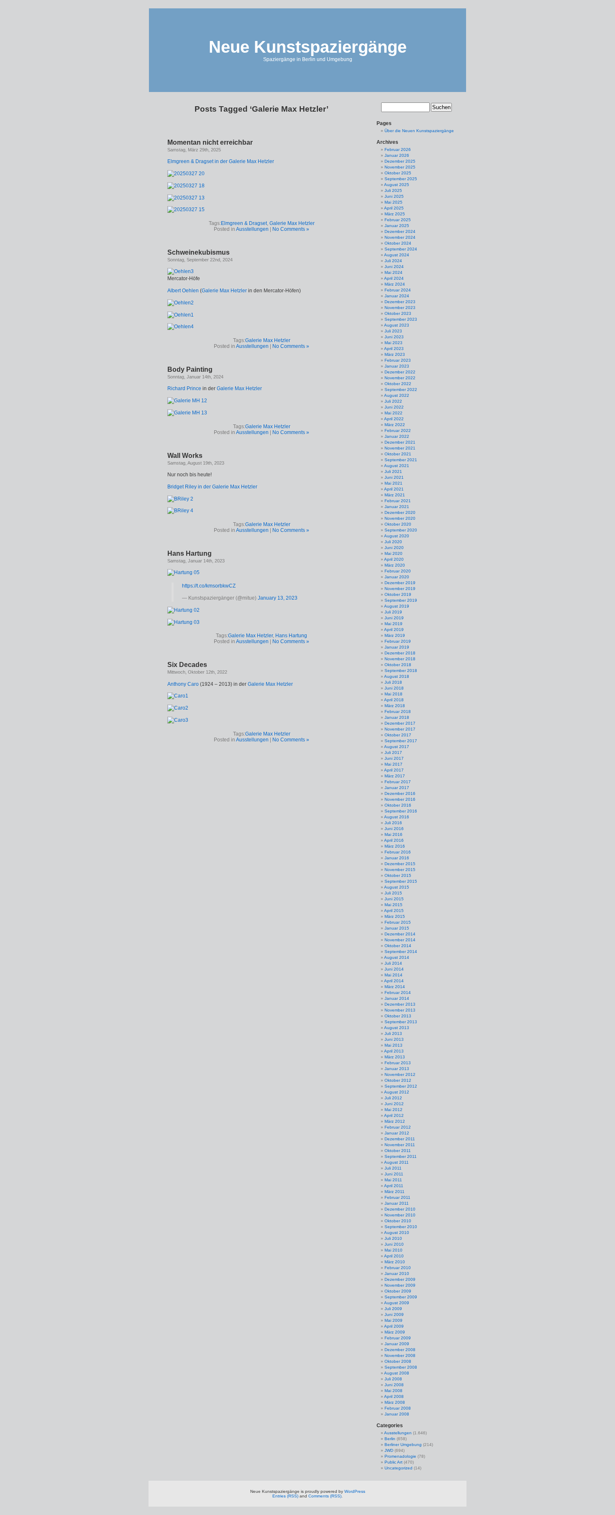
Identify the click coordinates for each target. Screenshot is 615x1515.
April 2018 (394, 699)
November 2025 (399, 167)
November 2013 (399, 1010)
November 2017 (399, 729)
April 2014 (394, 980)
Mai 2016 (393, 834)
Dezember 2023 (399, 301)
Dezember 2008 (399, 1349)
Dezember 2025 (399, 161)
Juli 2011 (393, 1168)
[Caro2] (177, 708)
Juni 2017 (394, 758)
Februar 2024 (397, 290)
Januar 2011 (396, 1203)
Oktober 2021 (397, 454)
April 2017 (394, 770)
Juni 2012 (394, 1103)
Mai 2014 (393, 975)
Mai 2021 (393, 483)
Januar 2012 (396, 1133)
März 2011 (394, 1191)
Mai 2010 (393, 1250)
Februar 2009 (397, 1338)
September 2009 (400, 1297)
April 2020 (394, 559)
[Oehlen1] (180, 315)
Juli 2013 (393, 1033)
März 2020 (394, 565)
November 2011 (399, 1144)
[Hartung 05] (183, 572)
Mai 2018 (393, 694)
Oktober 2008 (397, 1361)
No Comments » (290, 229)
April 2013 (394, 1051)
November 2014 (399, 940)
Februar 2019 (397, 641)
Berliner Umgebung (403, 1444)
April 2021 (394, 489)
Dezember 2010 (399, 1209)
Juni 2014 (394, 969)
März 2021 (394, 495)
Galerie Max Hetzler (292, 223)
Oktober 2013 (397, 1016)
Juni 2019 (394, 618)
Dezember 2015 (399, 863)
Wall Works (184, 455)
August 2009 (396, 1302)
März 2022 (394, 424)
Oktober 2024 (397, 243)
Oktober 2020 (397, 524)
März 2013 (394, 1057)
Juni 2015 (394, 899)
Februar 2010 (397, 1267)
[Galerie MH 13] (187, 413)
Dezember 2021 (399, 442)
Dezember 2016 (399, 793)
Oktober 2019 (397, 594)
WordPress (354, 1491)
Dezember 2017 (399, 723)
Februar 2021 (397, 500)
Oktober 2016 (397, 805)
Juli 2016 (393, 822)
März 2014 (394, 986)
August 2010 (396, 1232)
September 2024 (400, 249)
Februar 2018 (397, 711)
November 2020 (399, 518)
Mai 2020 (393, 553)
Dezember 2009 (399, 1279)
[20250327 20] (186, 173)
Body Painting (190, 369)
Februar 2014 (397, 992)
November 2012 (399, 1074)
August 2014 (396, 957)
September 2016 (400, 811)
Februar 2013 (397, 1062)
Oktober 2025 (397, 173)
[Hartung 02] (183, 610)
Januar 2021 (396, 506)
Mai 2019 (393, 623)
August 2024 (396, 255)
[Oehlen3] (180, 271)
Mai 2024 (393, 272)
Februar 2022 (397, 430)
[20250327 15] (186, 209)
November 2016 (399, 799)
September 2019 (400, 600)
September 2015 (400, 881)
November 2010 (399, 1215)
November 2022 (399, 378)
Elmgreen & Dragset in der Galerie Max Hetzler (220, 161)
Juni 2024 (394, 266)
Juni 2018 (394, 688)
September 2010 (400, 1226)
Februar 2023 (397, 360)
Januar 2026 (396, 155)
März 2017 (394, 776)
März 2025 (394, 214)
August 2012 (396, 1092)
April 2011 (393, 1185)
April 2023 (394, 348)
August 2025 (396, 184)
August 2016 (396, 817)
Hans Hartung (189, 553)
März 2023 (394, 354)
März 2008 (394, 1402)
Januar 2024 (396, 296)
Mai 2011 (393, 1180)
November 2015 (399, 869)
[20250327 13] (186, 198)
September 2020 (400, 530)
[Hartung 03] (183, 622)
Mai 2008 (393, 1390)
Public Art (393, 1462)
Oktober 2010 (397, 1221)
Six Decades (187, 664)
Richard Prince (184, 388)
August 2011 (396, 1162)
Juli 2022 (393, 401)
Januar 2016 (396, 858)
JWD (388, 1450)
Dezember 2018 (399, 653)
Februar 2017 (397, 781)
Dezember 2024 (399, 231)
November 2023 (399, 307)
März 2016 (394, 846)
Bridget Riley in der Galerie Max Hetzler (212, 487)
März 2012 (394, 1121)
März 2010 (394, 1262)
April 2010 (394, 1256)
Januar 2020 (396, 577)
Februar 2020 (397, 571)
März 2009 (394, 1332)
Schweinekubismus (198, 252)
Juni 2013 (394, 1039)
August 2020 (396, 536)
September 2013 (400, 1021)
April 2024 (394, 278)
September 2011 (400, 1156)
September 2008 (400, 1367)
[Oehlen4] (180, 327)
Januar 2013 (396, 1068)
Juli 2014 (393, 963)
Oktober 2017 (397, 735)
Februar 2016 (397, 852)
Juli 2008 (393, 1379)
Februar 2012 (397, 1127)
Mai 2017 (393, 764)
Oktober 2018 (397, 664)
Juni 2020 (394, 547)
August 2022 (396, 395)
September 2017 (400, 740)
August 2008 (396, 1373)
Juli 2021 (393, 471)
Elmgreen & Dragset (244, 223)
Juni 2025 (394, 196)
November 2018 (399, 659)
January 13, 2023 (277, 598)
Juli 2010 (393, 1238)
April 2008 (394, 1396)
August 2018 (396, 676)
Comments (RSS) (324, 1496)
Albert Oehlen (183, 291)
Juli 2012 (393, 1098)
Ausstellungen (252, 229)
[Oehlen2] (180, 303)
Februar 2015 (397, 922)
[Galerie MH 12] (187, 401)
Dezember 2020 (399, 512)
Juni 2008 (394, 1384)
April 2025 (394, 208)
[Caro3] (177, 720)
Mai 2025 (393, 202)
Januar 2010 (396, 1273)
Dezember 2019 (399, 582)
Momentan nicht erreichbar (210, 142)
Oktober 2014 (397, 945)
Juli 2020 (393, 541)
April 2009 (394, 1326)
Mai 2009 (393, 1320)
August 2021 (396, 465)
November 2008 (399, 1355)
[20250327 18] (186, 186)
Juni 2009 (394, 1314)
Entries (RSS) (285, 1496)
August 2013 (396, 1027)
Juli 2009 (393, 1308)
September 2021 (400, 459)
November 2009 (399, 1285)
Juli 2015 (393, 893)
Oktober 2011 (397, 1150)
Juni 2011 (393, 1174)
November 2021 (399, 448)
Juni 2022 (394, 407)
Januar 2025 (396, 225)
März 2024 (394, 284)
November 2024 (399, 237)
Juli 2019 (393, 612)
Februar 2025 (397, 219)
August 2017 (396, 746)
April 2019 (394, 629)
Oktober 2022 (397, 383)
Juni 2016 (394, 828)
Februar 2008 (397, 1408)
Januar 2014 (396, 998)
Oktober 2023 (397, 313)
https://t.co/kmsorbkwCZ (209, 586)
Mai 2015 (393, 904)
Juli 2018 (393, 682)
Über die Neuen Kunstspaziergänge (419, 130)
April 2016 (394, 840)
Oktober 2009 (397, 1291)
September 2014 (400, 951)
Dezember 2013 (399, 1004)
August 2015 (396, 887)
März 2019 (394, 635)
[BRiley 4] (180, 511)
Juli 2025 (393, 190)
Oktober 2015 (397, 875)
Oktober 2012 (397, 1080)
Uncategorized (398, 1468)
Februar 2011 (397, 1197)
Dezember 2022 (399, 372)
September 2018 (400, 670)
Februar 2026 (397, 149)
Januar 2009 (396, 1343)
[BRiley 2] (180, 499)
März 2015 (394, 916)
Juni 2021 (394, 477)
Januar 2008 (396, 1414)
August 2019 (396, 606)
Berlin (389, 1438)
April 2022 (394, 418)
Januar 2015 (396, 928)
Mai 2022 (393, 413)
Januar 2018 (396, 717)
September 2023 (400, 319)
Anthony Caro (183, 684)
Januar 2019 (396, 647)
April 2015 (394, 910)
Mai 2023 (393, 342)
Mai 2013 (393, 1045)
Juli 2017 (393, 752)
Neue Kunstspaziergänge (308, 47)
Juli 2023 (393, 331)
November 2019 (399, 588)
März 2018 (394, 705)
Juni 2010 (394, 1244)
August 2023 (396, 325)
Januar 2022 (396, 436)
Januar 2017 (396, 787)
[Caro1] (177, 696)
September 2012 (400, 1086)
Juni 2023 (394, 337)
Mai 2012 (393, 1109)
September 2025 (400, 178)
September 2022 (400, 389)
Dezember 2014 (399, 934)
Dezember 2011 (399, 1139)
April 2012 (394, 1115)
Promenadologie (400, 1456)
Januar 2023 (396, 366)
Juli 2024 (393, 260)
